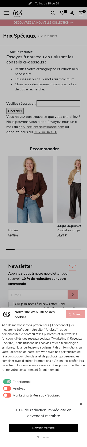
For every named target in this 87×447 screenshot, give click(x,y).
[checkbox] (16, 381)
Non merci (43, 437)
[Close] (81, 404)
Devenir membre (43, 428)
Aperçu (77, 314)
